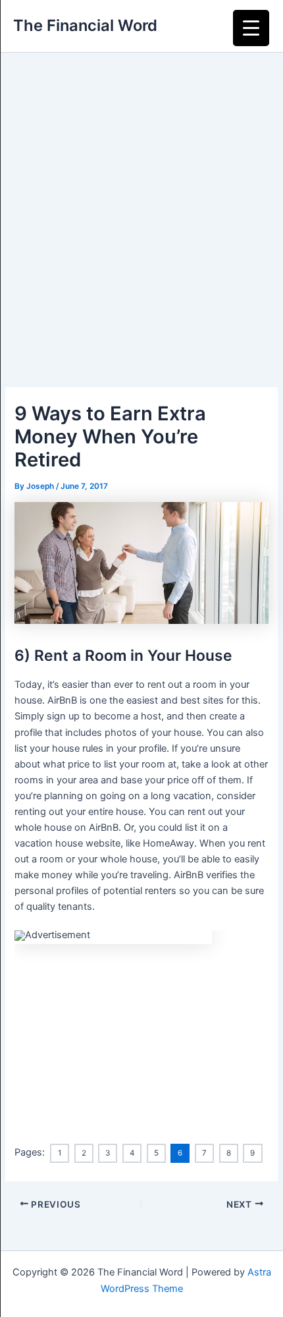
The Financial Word (85, 25)
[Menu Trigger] (251, 28)
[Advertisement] (141, 201)
